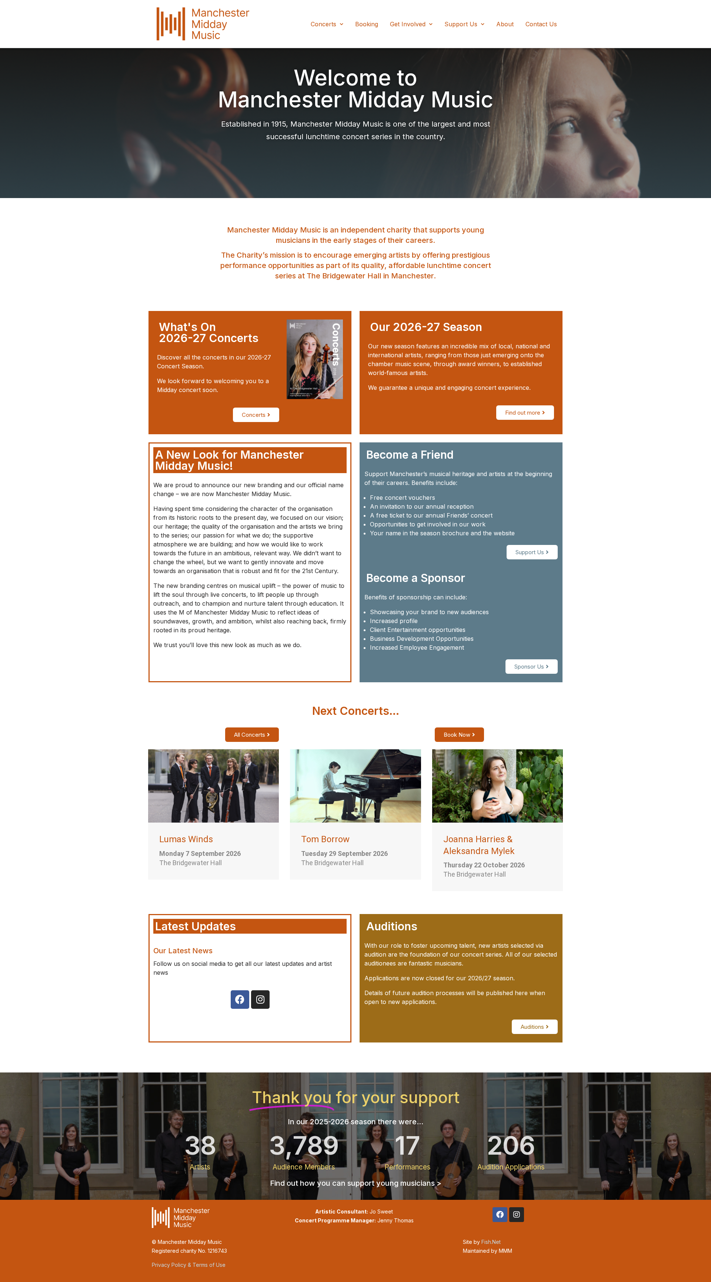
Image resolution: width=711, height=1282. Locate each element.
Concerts (323, 24)
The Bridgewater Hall (190, 863)
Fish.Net (491, 1242)
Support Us (460, 24)
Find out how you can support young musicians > (355, 1183)
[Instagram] (260, 999)
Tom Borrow (325, 839)
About (505, 24)
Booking (366, 24)
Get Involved (407, 24)
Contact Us (541, 24)
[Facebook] (240, 999)
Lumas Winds (186, 839)
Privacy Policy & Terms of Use (189, 1265)
